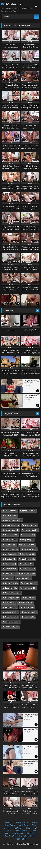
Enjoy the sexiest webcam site (27, 302)
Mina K (9, 578)
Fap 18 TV (17, 828)
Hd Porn (8, 822)
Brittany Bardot (12, 525)
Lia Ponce (10, 573)
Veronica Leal (30, 612)
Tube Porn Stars (21, 831)
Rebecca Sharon (12, 593)
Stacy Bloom (11, 607)
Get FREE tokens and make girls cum (9, 302)
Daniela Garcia (12, 530)
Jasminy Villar (28, 559)
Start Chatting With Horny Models (31, 396)
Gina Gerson (28, 554)
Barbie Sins (10, 515)
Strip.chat (4, 304)
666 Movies (12, 4)
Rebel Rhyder (12, 598)
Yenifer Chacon (12, 622)
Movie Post (23, 825)
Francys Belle (11, 549)
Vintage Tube (17, 833)
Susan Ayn (28, 607)
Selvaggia (10, 602)
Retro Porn (31, 833)
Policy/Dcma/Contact (27, 836)
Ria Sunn (30, 598)
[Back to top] (33, 842)
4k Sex (28, 828)
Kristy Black (10, 569)
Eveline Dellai (27, 544)
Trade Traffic (20, 839)
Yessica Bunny (11, 627)
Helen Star (10, 559)
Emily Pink (27, 540)
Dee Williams (11, 535)
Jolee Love (10, 564)
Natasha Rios (11, 583)
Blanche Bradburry (13, 520)
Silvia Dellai (26, 602)
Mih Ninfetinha (28, 573)
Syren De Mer (11, 612)
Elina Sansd (11, 540)
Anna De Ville (28, 511)
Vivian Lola (29, 617)
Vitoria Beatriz (11, 617)
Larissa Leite (28, 569)
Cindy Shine (30, 525)
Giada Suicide (30, 549)
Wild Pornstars (22, 822)
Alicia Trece (10, 511)
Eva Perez (10, 544)
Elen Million (29, 535)
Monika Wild (25, 578)
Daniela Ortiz (30, 530)
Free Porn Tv (10, 836)
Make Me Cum (29, 729)
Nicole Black (11, 588)
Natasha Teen (30, 583)
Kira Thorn (27, 564)
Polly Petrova (29, 588)
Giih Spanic (10, 554)
